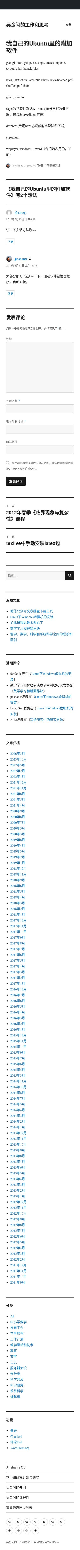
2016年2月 (17, 1023)
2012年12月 (18, 1202)
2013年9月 (17, 1150)
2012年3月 (17, 1253)
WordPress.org (19, 1448)
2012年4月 (17, 1248)
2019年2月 (17, 857)
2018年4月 (17, 897)
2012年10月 (18, 1213)
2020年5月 (17, 828)
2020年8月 (17, 817)
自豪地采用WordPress (46, 1542)
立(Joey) (20, 212)
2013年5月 (17, 1173)
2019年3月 (17, 851)
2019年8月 (17, 840)
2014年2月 (17, 1121)
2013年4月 (17, 1179)
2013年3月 (17, 1184)
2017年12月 (18, 920)
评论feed (16, 1442)
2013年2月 (17, 1190)
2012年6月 (17, 1236)
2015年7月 (17, 1058)
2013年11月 (18, 1138)
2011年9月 (17, 1282)
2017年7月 (17, 949)
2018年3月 (17, 903)
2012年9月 (17, 1219)
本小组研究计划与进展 (22, 1477)
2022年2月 (17, 771)
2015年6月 (17, 1064)
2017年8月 (17, 943)
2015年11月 (18, 1041)
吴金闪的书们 (16, 1487)
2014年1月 (17, 1127)
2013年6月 (17, 1167)
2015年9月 (17, 1052)
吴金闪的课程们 (17, 1497)
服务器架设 (53, 165)
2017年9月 (17, 937)
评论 (9, 339)
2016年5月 (17, 1006)
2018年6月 (17, 885)
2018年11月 (18, 874)
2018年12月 (18, 868)
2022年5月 (17, 765)
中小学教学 (18, 1322)
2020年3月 (17, 834)
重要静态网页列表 (19, 1507)
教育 (13, 1350)
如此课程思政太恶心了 (26, 622)
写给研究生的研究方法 (46, 719)
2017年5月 (17, 960)
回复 (10, 241)
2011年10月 (18, 1276)
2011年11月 (18, 1271)
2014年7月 (17, 1098)
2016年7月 (17, 995)
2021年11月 (18, 788)
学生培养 (16, 1333)
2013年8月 (17, 1156)
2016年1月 (17, 1029)
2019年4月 (17, 845)
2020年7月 (17, 822)
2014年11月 (18, 1081)
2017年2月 (17, 977)
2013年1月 (17, 1196)
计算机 (15, 1396)
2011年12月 (18, 1265)
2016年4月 (17, 1012)
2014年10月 (18, 1087)
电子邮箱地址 (16, 421)
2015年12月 (18, 1035)
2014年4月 (17, 1110)
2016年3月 (17, 1018)
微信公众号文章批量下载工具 (31, 611)
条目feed (16, 1436)
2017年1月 (17, 983)
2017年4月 (17, 966)
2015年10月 (18, 1046)
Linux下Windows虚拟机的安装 (31, 617)
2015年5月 (17, 1069)
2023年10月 (18, 759)
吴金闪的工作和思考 (27, 24)
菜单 (69, 24)
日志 (13, 1362)
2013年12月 (18, 1133)
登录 (13, 1430)
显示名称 (13, 401)
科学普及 (16, 1379)
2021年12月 (18, 782)
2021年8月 (17, 794)
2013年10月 (18, 1144)
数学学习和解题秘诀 (25, 628)
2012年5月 (17, 1242)
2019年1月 (17, 862)
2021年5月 (17, 799)
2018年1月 (17, 914)
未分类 (15, 1373)
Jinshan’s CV (16, 1467)
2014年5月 (17, 1104)
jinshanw (18, 165)
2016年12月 (18, 989)
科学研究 (16, 1385)
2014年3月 (17, 1115)
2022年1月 (17, 776)
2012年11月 (18, 1207)
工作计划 (16, 1339)
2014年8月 (17, 1092)
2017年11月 (18, 926)
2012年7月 (17, 1230)
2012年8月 (17, 1225)
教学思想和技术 (21, 1345)
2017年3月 (17, 972)
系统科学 (16, 1391)
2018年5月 (17, 891)
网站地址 (12, 442)
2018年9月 (17, 880)
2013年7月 (17, 1161)
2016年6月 (17, 1000)
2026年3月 (17, 753)
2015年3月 (17, 1075)
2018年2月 (17, 908)
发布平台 (16, 1327)
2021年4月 (17, 805)
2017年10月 (18, 931)
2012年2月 (17, 1259)
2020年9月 (17, 811)
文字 (13, 1356)
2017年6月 (17, 954)
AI (12, 1316)
